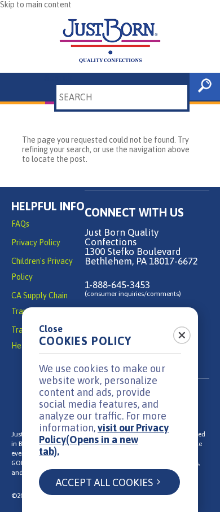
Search (58, 77)
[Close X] (175, 331)
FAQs (20, 223)
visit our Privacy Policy (104, 439)
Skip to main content (36, 4)
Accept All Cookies (104, 482)
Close (51, 329)
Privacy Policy (35, 242)
